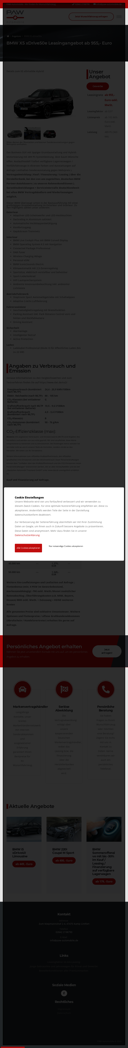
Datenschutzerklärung (27, 535)
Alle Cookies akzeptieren (28, 548)
